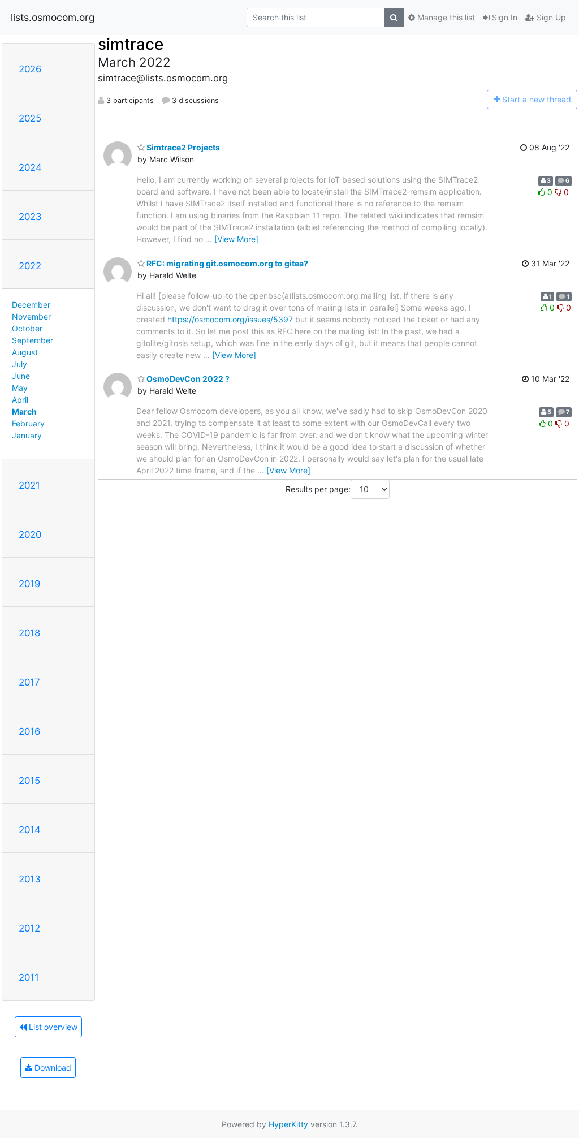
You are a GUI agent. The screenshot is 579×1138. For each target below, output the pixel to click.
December (31, 304)
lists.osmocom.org (53, 17)
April (20, 399)
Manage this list (445, 17)
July (19, 364)
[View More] (236, 239)
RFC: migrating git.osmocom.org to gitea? (226, 263)
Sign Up (550, 17)
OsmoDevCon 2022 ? (187, 378)
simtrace (130, 44)
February (28, 423)
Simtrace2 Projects (182, 147)
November (31, 316)
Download (51, 1067)
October (27, 328)
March (24, 411)
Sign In (503, 17)
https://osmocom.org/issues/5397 (230, 319)
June (21, 376)
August (25, 352)
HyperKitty (288, 1124)
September (32, 340)
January (27, 435)
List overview (52, 1027)
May (20, 388)
